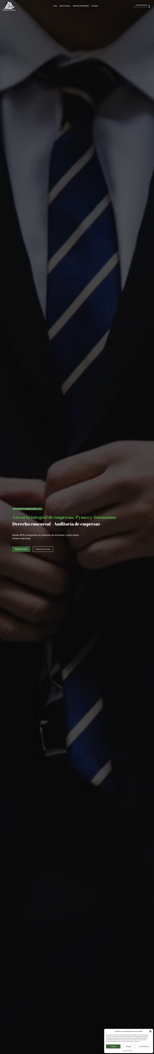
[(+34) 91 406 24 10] (149, 6)
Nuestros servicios (43, 549)
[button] (150, 1031)
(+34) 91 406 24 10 (141, 5)
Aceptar (113, 1046)
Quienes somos (21, 549)
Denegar (128, 1046)
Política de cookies (128, 1050)
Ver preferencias (144, 1046)
